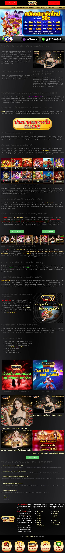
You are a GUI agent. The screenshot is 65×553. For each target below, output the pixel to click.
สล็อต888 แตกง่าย (48, 391)
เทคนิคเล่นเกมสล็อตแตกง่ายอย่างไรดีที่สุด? (13, 483)
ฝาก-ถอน (55, 515)
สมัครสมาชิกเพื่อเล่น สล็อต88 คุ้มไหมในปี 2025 (47, 415)
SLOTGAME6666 (41, 526)
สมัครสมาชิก (55, 513)
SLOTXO (39, 515)
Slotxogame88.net (30, 536)
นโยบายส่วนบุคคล (57, 524)
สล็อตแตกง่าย (56, 512)
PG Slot (6, 496)
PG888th (39, 524)
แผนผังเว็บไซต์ (56, 522)
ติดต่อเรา (55, 520)
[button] (32, 466)
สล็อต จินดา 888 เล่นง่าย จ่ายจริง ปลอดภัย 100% (48, 453)
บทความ (55, 519)
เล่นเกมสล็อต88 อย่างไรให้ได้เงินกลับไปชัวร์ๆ (14, 429)
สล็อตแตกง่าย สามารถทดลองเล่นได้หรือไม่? (13, 466)
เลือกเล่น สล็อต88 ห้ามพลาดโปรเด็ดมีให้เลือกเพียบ (16, 450)
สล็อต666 (39, 520)
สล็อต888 (39, 519)
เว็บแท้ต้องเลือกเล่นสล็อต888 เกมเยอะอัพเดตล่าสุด (25, 46)
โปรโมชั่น (55, 517)
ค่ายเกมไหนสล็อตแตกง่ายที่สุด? (10, 490)
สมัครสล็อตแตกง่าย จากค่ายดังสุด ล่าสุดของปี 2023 (15, 476)
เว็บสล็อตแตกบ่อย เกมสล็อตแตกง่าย (16, 391)
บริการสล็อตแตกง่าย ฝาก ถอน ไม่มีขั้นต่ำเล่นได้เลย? (15, 471)
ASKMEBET (39, 517)
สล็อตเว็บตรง (40, 512)
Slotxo (5, 498)
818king (39, 522)
